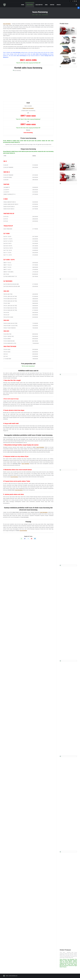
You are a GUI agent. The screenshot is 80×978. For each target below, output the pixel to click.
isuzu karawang (40, 447)
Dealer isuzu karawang (28, 108)
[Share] (78, 8)
